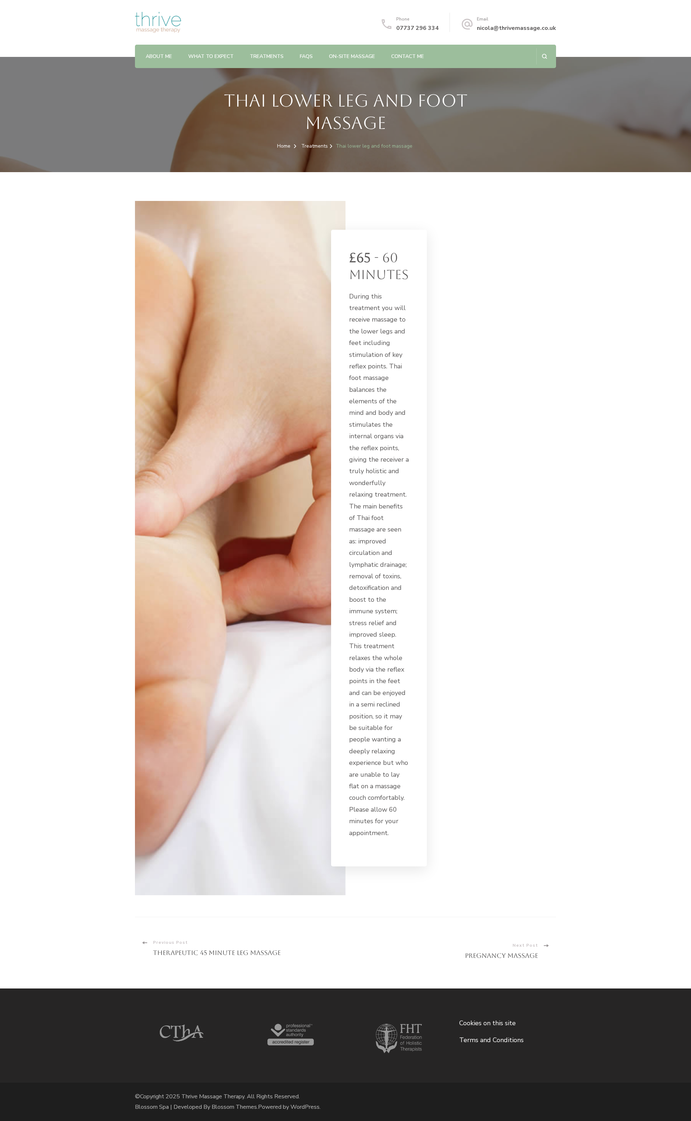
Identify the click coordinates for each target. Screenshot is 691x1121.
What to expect (211, 56)
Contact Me (407, 56)
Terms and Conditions (491, 1040)
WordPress (305, 1107)
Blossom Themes (234, 1107)
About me (159, 56)
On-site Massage (352, 56)
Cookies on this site (487, 1023)
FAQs (306, 56)
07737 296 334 (417, 28)
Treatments (267, 56)
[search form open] (544, 56)
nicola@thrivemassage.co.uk (516, 28)
